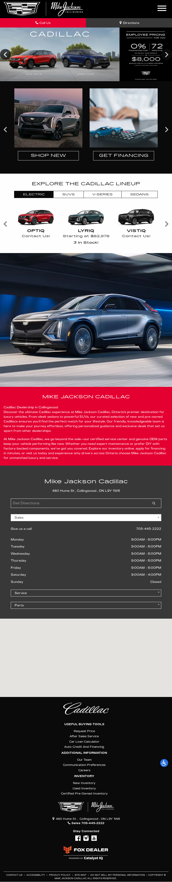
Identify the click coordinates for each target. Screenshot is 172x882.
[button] (164, 762)
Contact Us (14, 875)
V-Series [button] (102, 194)
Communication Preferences (84, 765)
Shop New (48, 155)
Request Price (84, 731)
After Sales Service (84, 736)
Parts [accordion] (19, 605)
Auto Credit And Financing (84, 746)
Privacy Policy (60, 875)
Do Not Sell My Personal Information (118, 875)
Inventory (84, 776)
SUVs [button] (68, 194)
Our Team (84, 759)
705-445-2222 (148, 529)
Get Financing (123, 155)
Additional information (84, 752)
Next (166, 54)
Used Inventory (84, 788)
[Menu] (162, 9)
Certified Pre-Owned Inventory (84, 793)
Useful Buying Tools (84, 724)
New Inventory (84, 783)
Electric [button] (34, 194)
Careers (84, 770)
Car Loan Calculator (84, 741)
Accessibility (36, 875)
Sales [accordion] (19, 518)
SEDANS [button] (139, 194)
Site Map (81, 875)
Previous (5, 54)
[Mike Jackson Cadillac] (43, 9)
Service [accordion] (21, 593)
